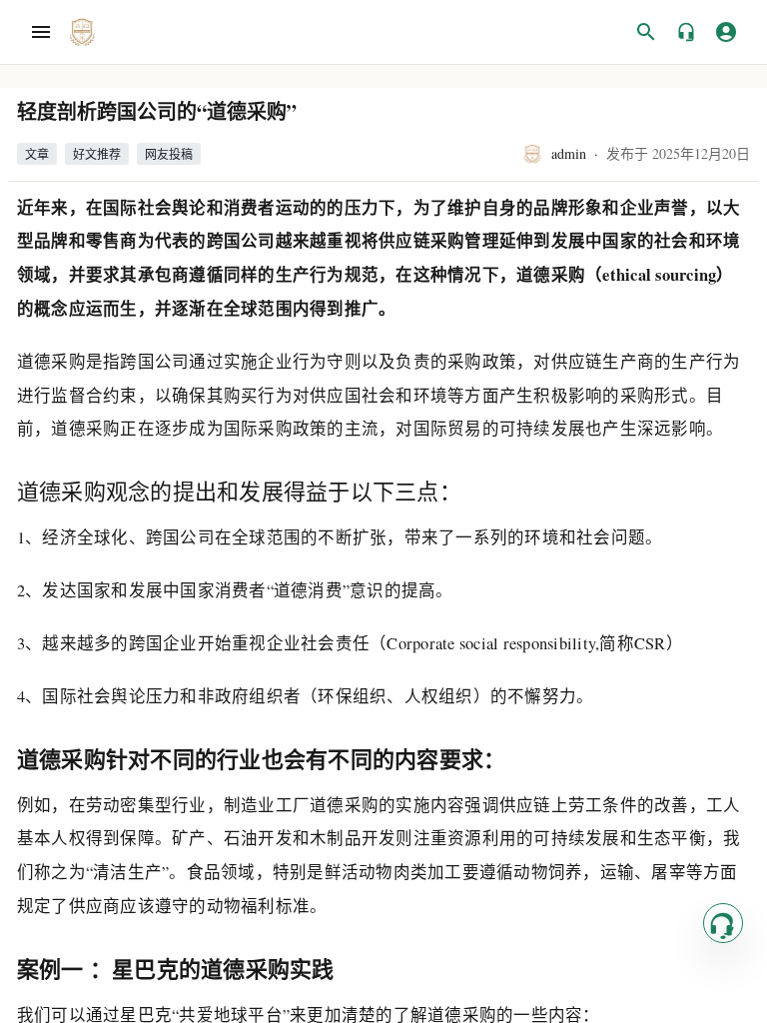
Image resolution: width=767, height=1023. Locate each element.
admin (568, 153)
